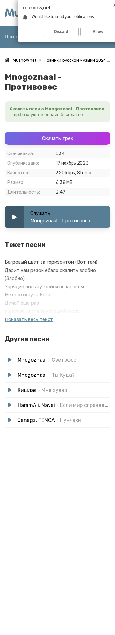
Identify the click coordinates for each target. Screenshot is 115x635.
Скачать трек (57, 138)
